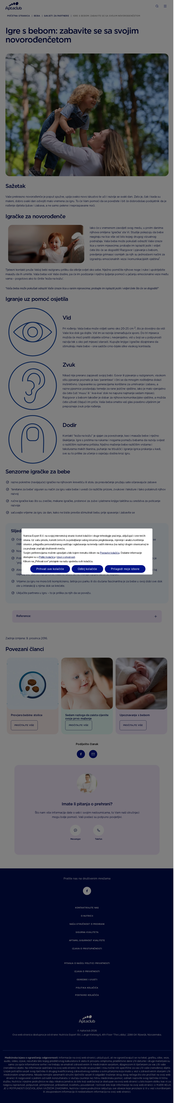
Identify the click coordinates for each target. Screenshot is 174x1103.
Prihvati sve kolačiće (50, 569)
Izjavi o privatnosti (66, 557)
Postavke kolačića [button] (109, 552)
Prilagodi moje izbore (125, 569)
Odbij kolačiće (87, 569)
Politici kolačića (47, 557)
